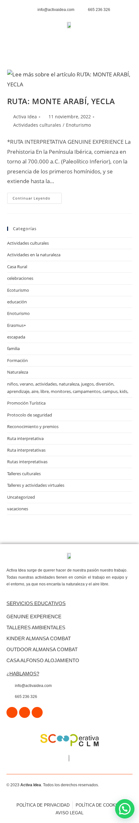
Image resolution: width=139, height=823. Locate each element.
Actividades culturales (37, 125)
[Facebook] (11, 712)
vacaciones (17, 509)
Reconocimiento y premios (33, 426)
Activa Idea (25, 116)
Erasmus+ (16, 325)
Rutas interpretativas (27, 462)
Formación (17, 360)
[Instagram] (24, 712)
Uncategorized (21, 497)
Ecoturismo (18, 290)
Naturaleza (17, 372)
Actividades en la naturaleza (33, 255)
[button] (72, 42)
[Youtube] (37, 712)
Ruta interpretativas (26, 450)
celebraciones (20, 278)
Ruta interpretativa (25, 438)
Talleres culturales (24, 473)
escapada (16, 337)
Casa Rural (17, 266)
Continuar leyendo (37, 197)
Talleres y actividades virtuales (35, 485)
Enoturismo (78, 125)
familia (13, 348)
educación (17, 302)
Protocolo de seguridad (29, 415)
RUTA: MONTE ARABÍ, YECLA (61, 101)
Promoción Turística (26, 403)
